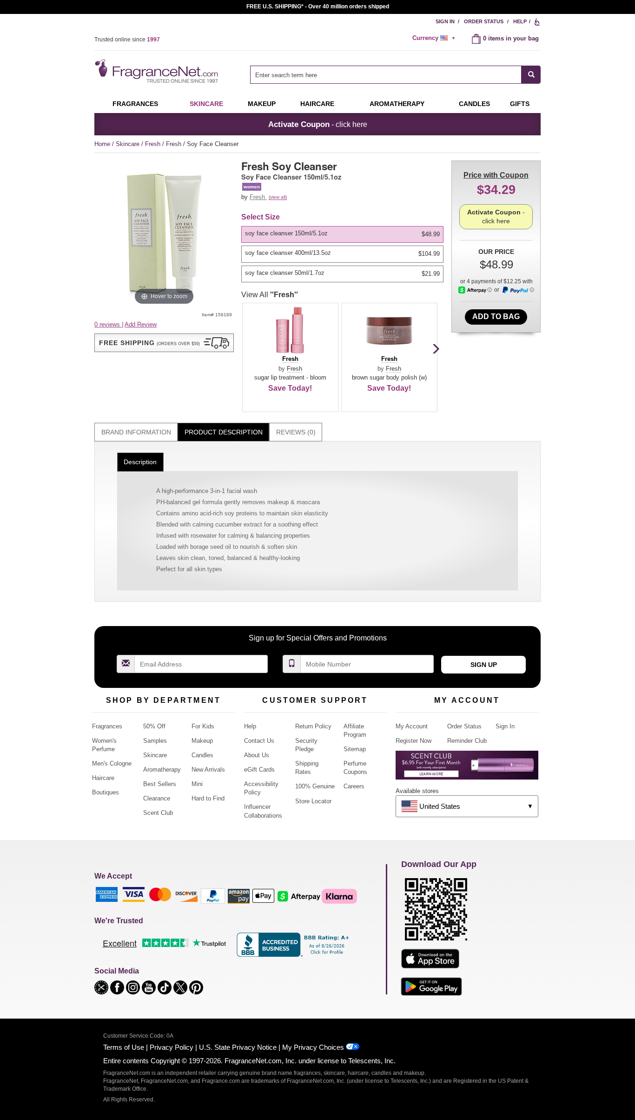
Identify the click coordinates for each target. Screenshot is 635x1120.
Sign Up (483, 664)
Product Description (224, 432)
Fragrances (135, 103)
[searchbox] (386, 75)
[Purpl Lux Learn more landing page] (467, 768)
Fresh (153, 143)
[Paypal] (213, 896)
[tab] (136, 432)
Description (140, 462)
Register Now (413, 740)
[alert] (435, 38)
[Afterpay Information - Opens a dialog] (475, 290)
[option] (342, 234)
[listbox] (344, 254)
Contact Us (259, 740)
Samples (155, 740)
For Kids (203, 726)
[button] (164, 342)
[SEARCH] (531, 75)
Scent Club (158, 812)
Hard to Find (208, 798)
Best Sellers (159, 783)
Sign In (445, 21)
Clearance (156, 798)
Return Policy (313, 726)
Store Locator (313, 801)
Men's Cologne (112, 763)
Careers (354, 786)
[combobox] (395, 75)
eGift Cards (259, 769)
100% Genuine (315, 786)
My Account (412, 726)
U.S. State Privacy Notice (238, 1047)
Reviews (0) (296, 432)
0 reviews (108, 324)
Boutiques (105, 792)
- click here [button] (317, 124)
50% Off (154, 726)
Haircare (317, 103)
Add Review (141, 324)
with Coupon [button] (496, 175)
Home (102, 143)
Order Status (483, 21)
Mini (197, 783)
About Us (256, 755)
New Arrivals (208, 769)
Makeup (262, 103)
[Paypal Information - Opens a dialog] (518, 290)
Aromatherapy (162, 769)
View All (269, 295)
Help (520, 21)
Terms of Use (123, 1047)
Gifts (519, 103)
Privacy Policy (171, 1047)
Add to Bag (496, 316)
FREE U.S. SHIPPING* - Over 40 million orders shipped (317, 6)
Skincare (206, 103)
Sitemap (355, 749)
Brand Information (136, 432)
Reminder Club (467, 740)
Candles (202, 755)
